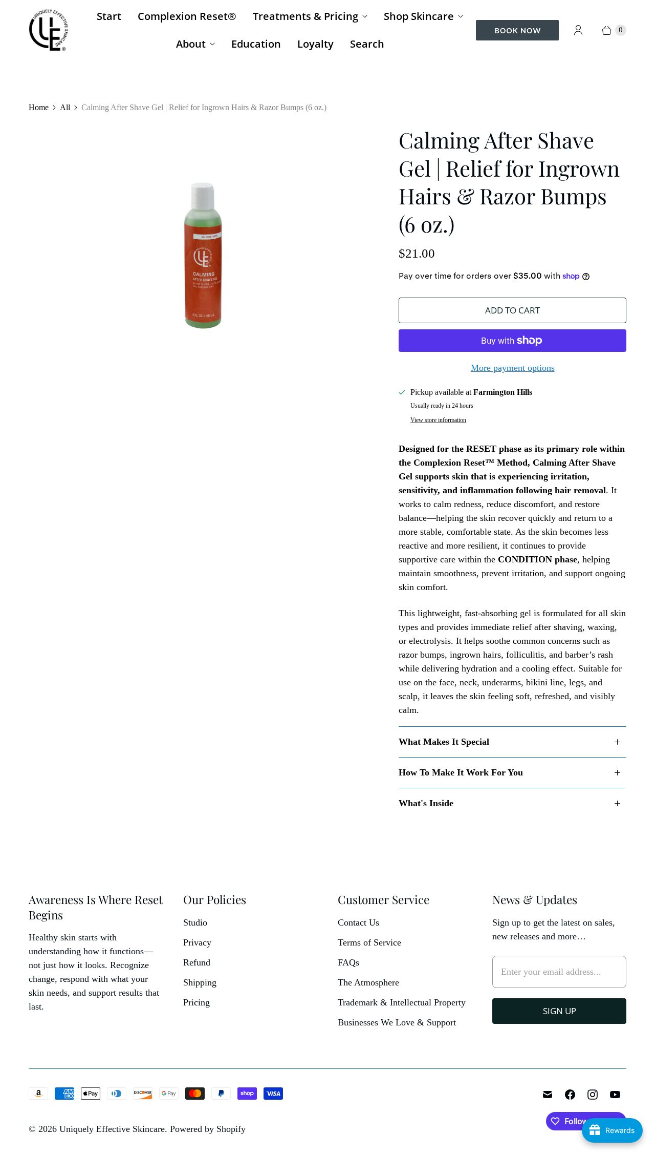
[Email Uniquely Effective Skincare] (547, 1094)
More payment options (513, 368)
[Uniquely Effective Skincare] (49, 30)
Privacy (197, 942)
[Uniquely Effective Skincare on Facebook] (570, 1094)
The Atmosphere (368, 982)
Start (109, 16)
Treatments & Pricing (305, 16)
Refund (196, 962)
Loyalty (315, 44)
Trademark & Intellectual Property (402, 1002)
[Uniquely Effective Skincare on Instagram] (592, 1094)
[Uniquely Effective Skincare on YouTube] (615, 1094)
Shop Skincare (419, 16)
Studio (195, 922)
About (191, 44)
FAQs (348, 962)
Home (39, 107)
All (65, 107)
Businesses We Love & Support (397, 1022)
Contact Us (358, 922)
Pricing (196, 1002)
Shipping (199, 982)
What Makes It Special (444, 742)
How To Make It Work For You (461, 772)
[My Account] (578, 30)
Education (256, 44)
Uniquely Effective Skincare (112, 1129)
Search (367, 44)
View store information (438, 420)
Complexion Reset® (187, 16)
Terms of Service (369, 942)
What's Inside (426, 803)
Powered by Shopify (208, 1129)
